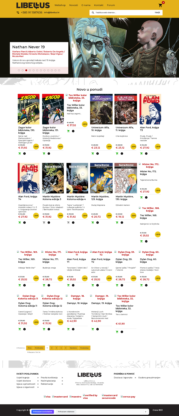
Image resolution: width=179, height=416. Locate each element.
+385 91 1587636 (31, 12)
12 (59, 70)
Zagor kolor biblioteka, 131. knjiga (51, 130)
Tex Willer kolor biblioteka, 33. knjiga (76, 108)
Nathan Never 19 (28, 47)
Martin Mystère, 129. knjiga (100, 198)
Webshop (60, 5)
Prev (13, 71)
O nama (85, 5)
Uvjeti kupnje (22, 377)
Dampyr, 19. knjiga (101, 303)
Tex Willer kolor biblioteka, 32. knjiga (124, 309)
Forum (111, 5)
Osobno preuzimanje (148, 377)
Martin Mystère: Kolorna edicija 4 (76, 198)
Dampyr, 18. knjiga (77, 303)
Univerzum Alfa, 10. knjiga (100, 129)
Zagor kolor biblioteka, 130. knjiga (26, 130)
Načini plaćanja (48, 381)
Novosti (73, 5)
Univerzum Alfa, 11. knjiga (125, 129)
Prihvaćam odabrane (66, 412)
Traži (157, 12)
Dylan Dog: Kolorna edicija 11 (27, 304)
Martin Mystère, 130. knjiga (125, 198)
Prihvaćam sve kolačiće (42, 412)
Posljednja (84, 348)
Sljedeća (73, 348)
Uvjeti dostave (23, 381)
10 (52, 70)
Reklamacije (47, 384)
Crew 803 (158, 410)
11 (55, 70)
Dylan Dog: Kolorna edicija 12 (52, 304)
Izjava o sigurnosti (25, 387)
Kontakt (98, 5)
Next (65, 71)
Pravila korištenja (49, 377)
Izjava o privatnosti (25, 384)
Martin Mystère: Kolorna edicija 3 (52, 198)
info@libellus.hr (52, 12)
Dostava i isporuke (123, 377)
